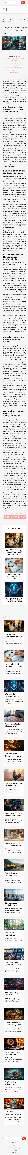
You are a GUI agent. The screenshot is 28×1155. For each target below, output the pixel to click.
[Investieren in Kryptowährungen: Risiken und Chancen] (14, 1103)
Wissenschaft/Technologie (14, 1148)
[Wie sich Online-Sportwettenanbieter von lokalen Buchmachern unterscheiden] (14, 954)
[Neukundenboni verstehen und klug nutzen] (14, 565)
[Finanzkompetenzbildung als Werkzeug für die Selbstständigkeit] (14, 1014)
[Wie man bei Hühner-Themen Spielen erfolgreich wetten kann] (14, 775)
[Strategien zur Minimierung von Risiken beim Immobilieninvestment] (14, 894)
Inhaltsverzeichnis (14, 56)
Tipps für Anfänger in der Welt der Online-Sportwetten (13, 815)
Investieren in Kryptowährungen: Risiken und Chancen (13, 1113)
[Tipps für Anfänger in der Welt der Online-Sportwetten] (14, 805)
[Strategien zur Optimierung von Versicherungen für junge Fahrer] (14, 865)
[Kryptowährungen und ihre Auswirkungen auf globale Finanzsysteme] (14, 984)
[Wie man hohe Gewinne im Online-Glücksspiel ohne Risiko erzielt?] (14, 745)
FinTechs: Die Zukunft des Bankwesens (10, 1084)
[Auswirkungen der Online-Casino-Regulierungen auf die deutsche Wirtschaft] (14, 1044)
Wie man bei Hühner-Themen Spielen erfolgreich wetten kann (13, 786)
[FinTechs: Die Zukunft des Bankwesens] (14, 1073)
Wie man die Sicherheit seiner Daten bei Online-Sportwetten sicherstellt (14, 600)
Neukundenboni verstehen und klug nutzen (14, 576)
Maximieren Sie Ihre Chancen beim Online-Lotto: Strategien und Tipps (13, 727)
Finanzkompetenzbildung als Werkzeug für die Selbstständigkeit (16, 1024)
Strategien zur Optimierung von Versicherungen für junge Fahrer (13, 876)
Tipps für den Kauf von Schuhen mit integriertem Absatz (13, 845)
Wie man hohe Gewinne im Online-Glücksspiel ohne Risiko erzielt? (13, 757)
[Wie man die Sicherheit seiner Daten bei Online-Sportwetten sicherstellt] (14, 589)
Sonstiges (14, 1150)
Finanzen (10, 18)
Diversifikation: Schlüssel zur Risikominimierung (14, 62)
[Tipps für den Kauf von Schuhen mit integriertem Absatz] (14, 835)
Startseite (3, 18)
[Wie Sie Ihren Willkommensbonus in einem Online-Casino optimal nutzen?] (14, 540)
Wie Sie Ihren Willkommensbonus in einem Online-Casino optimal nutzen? (14, 551)
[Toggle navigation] (4, 9)
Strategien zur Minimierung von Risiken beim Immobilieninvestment (14, 906)
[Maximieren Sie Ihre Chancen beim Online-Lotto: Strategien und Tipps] (14, 715)
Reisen (14, 1145)
